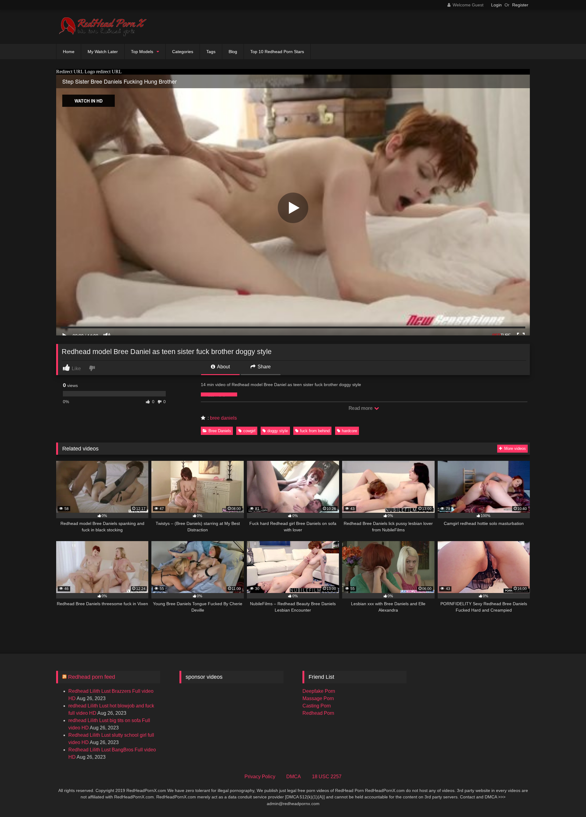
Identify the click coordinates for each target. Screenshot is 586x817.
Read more (361, 408)
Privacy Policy (259, 776)
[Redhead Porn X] (102, 26)
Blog (233, 51)
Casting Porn (316, 705)
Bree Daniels (219, 430)
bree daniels (223, 418)
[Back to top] (567, 799)
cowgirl (249, 430)
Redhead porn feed (91, 677)
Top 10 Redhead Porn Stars (277, 51)
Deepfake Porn (318, 691)
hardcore (349, 430)
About (223, 366)
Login (496, 4)
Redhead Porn (318, 713)
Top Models (142, 51)
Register (520, 4)
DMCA (293, 776)
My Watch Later (103, 51)
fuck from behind (315, 430)
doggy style (277, 430)
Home (68, 51)
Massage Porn (318, 698)
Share (263, 366)
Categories (182, 51)
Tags (210, 51)
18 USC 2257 (327, 776)
